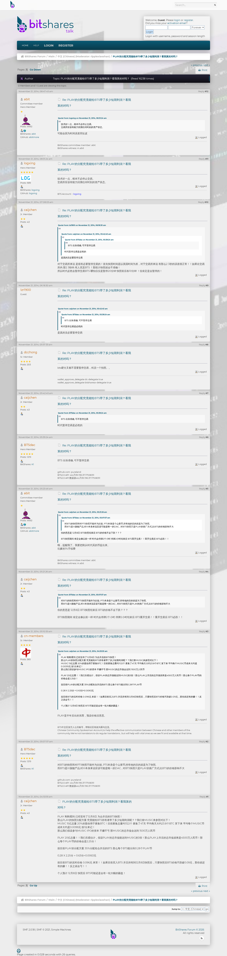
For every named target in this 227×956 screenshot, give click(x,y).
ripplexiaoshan (100, 56)
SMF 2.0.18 (29, 929)
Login (49, 45)
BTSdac (29, 445)
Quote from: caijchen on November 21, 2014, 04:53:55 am (82, 651)
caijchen (30, 210)
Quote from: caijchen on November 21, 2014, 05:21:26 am (82, 512)
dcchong (30, 352)
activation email (176, 23)
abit (27, 99)
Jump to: (176, 909)
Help (36, 45)
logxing (29, 163)
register (188, 20)
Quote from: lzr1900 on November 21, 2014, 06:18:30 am (82, 225)
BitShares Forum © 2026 (189, 929)
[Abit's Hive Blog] (24, 130)
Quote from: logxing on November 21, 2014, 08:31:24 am (82, 118)
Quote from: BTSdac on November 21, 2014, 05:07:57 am (85, 518)
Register (65, 45)
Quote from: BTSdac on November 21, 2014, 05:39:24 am (89, 240)
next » (206, 65)
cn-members (33, 636)
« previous (197, 65)
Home (25, 45)
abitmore (34, 137)
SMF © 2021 (43, 929)
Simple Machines (61, 929)
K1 (33, 464)
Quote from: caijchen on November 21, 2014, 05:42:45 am (86, 234)
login (177, 20)
